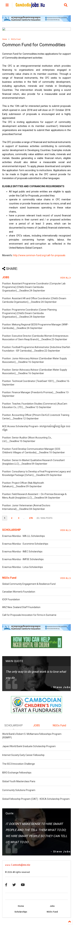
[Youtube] (23, 885)
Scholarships (20, 912)
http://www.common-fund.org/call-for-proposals (39, 255)
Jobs (52, 906)
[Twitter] (14, 885)
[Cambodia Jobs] (30, 6)
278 (31, 518)
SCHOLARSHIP (11, 529)
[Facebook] (6, 885)
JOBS (5, 277)
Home (4, 39)
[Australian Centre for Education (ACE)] (36, 21)
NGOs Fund (16, 39)
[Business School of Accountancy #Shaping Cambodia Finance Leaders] (36, 30)
